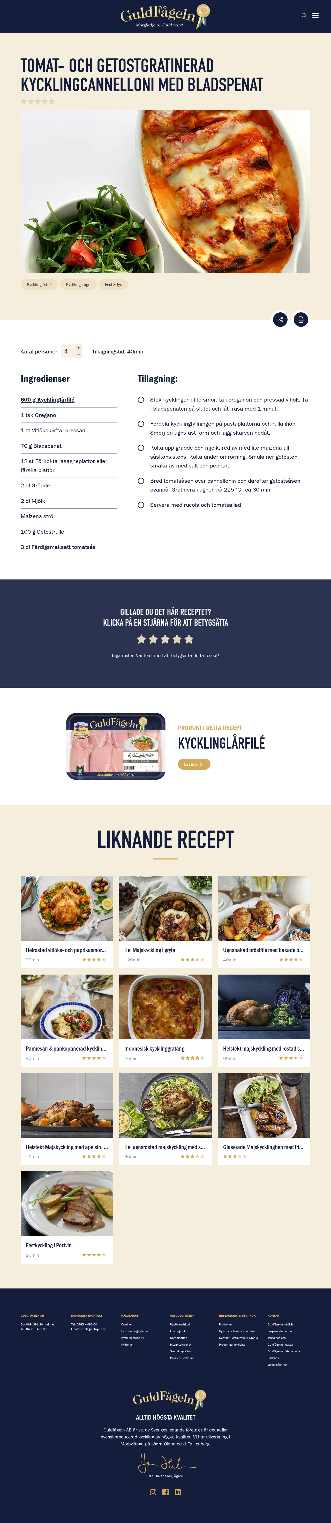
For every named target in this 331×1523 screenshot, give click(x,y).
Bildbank (273, 1358)
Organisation (178, 1338)
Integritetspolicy (180, 1344)
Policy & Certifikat (182, 1358)
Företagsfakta (179, 1331)
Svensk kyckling (180, 1351)
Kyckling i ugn (78, 284)
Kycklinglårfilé (39, 284)
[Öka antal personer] (79, 347)
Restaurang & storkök (237, 1315)
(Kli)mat (126, 1344)
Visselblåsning (277, 1365)
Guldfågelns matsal (281, 1344)
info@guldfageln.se (93, 1329)
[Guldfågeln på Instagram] (153, 1492)
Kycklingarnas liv (132, 1338)
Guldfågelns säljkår (280, 1324)
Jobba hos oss (277, 1338)
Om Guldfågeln (182, 1315)
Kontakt (274, 1315)
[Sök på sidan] (304, 15)
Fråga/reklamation (280, 1331)
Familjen (127, 1324)
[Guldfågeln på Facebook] (165, 1492)
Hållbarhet (130, 1315)
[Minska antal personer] (79, 354)
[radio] (142, 640)
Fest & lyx (113, 284)
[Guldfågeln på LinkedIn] (178, 1492)
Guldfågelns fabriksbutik (284, 1351)
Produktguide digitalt (232, 1344)
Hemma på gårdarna (134, 1331)
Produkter (225, 1324)
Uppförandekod (180, 1324)
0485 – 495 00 (36, 1329)
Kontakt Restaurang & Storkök (239, 1338)
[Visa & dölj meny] (315, 15)
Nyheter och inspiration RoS (237, 1331)
